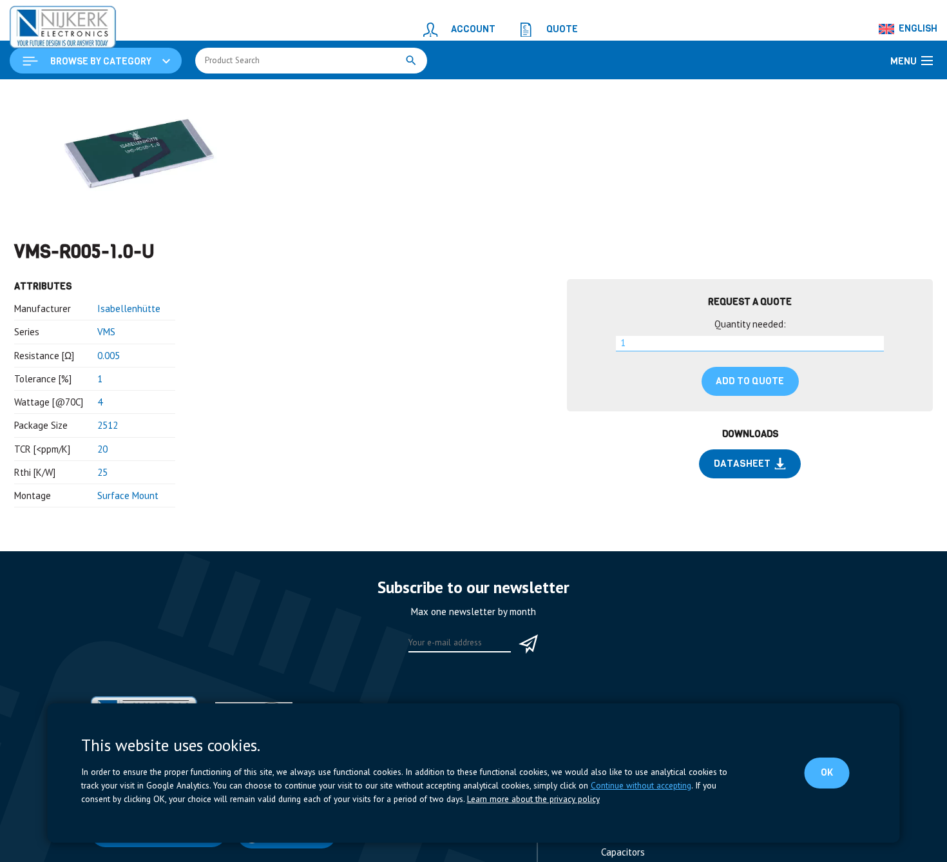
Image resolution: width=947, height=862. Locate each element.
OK (829, 772)
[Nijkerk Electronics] (48, 23)
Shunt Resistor (279, 94)
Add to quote (750, 460)
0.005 (108, 435)
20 (102, 528)
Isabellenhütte (128, 388)
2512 (107, 504)
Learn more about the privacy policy (533, 799)
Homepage (37, 94)
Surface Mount (127, 575)
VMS (106, 411)
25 (102, 551)
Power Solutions (152, 94)
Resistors (217, 94)
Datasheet (741, 542)
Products (89, 94)
